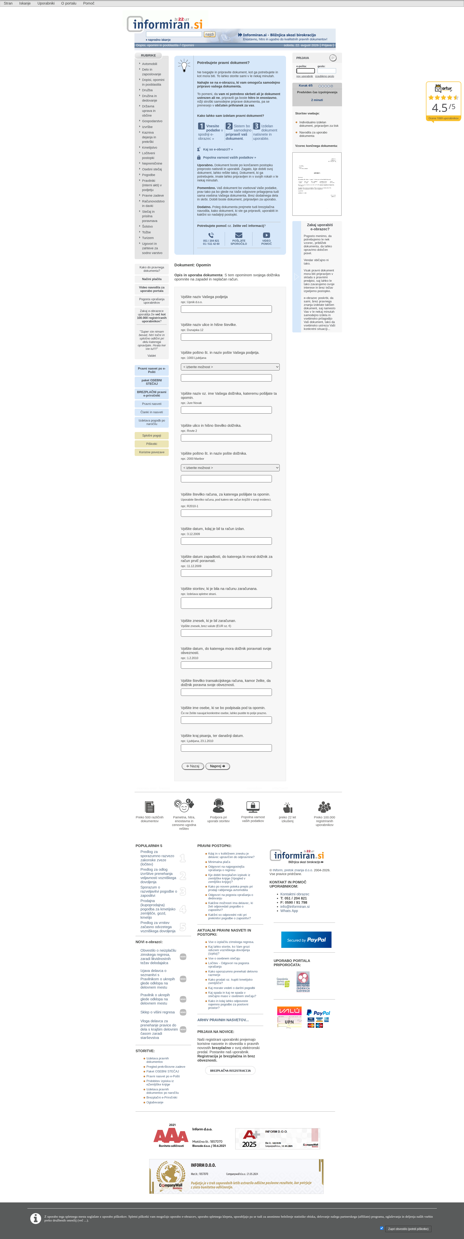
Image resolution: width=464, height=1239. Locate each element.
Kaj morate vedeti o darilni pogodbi (231, 987)
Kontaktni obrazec (294, 894)
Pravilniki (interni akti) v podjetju (152, 185)
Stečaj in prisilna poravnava (149, 216)
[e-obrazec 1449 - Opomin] (257, 788)
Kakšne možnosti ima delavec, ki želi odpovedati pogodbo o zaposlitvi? (230, 906)
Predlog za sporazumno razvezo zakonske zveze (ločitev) (157, 858)
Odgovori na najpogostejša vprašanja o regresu (226, 868)
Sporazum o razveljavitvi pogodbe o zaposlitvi (158, 891)
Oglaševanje (154, 1102)
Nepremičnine (152, 163)
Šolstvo (147, 226)
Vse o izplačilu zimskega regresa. (231, 942)
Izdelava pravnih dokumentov (157, 1060)
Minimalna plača (219, 861)
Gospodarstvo (152, 121)
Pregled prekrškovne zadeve (165, 1066)
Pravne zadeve (153, 195)
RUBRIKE (148, 55)
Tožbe (146, 232)
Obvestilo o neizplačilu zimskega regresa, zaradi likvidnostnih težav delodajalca (158, 956)
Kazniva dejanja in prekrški (149, 137)
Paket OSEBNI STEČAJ (162, 1071)
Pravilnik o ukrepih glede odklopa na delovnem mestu (155, 999)
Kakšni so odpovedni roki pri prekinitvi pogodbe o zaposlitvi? (229, 916)
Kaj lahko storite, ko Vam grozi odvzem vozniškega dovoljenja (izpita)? (229, 950)
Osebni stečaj (152, 169)
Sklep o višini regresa (157, 1012)
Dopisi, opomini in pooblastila (157, 45)
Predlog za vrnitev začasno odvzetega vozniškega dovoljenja (157, 927)
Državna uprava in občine (149, 110)
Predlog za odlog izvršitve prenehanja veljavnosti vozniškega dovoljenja (158, 875)
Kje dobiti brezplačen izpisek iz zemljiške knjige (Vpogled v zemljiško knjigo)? (229, 878)
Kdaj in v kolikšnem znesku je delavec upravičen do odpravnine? (231, 855)
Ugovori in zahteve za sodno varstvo (152, 248)
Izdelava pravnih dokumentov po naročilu (162, 1091)
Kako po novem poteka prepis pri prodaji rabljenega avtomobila (230, 888)
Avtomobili (149, 64)
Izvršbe (147, 127)
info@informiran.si (295, 907)
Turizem (148, 238)
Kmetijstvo (149, 147)
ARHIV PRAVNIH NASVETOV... (223, 1020)
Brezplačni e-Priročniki (161, 1097)
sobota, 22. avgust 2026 (301, 45)
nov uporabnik (304, 76)
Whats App (289, 911)
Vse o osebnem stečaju (224, 958)
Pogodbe (148, 175)
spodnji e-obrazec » (206, 136)
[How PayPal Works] (306, 947)
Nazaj (194, 766)
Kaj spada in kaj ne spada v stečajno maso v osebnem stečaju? (232, 994)
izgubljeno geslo (324, 76)
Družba (147, 90)
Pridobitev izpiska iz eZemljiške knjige (160, 1082)
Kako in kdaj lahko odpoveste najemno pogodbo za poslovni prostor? (228, 1004)
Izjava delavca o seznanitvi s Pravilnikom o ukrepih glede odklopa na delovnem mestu (157, 979)
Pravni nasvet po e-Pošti (163, 1076)
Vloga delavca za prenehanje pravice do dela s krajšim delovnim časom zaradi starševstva (159, 1029)
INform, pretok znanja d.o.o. (293, 870)
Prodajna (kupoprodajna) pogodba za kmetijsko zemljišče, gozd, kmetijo (157, 909)
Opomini (188, 45)
